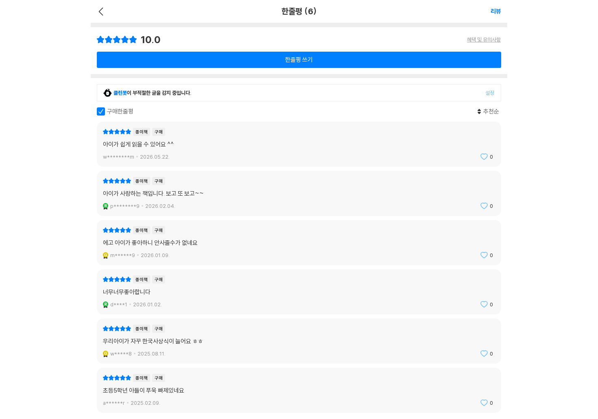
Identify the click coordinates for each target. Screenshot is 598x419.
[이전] (100, 11)
